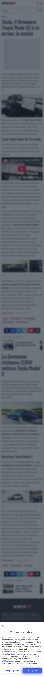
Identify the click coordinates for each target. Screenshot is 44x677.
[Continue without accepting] (3, 626)
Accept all (32, 671)
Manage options (12, 671)
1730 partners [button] (16, 637)
